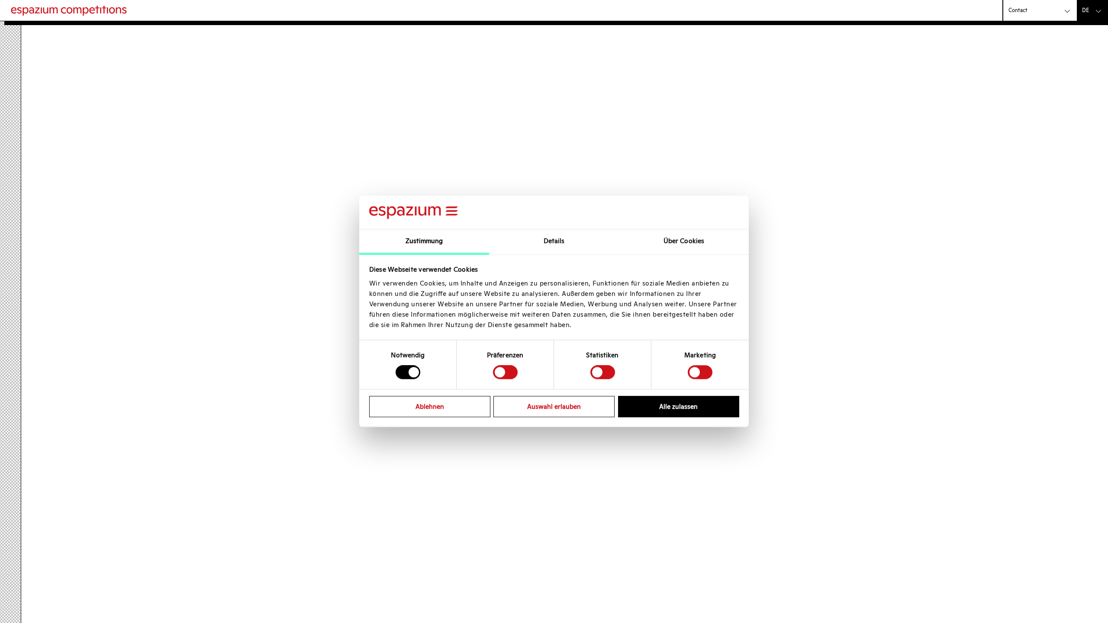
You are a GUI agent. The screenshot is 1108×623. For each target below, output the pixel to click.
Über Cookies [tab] (684, 240)
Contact (1017, 10)
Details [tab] (554, 240)
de (1085, 10)
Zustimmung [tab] (424, 240)
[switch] (505, 372)
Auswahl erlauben (554, 406)
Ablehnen (430, 406)
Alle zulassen (678, 406)
